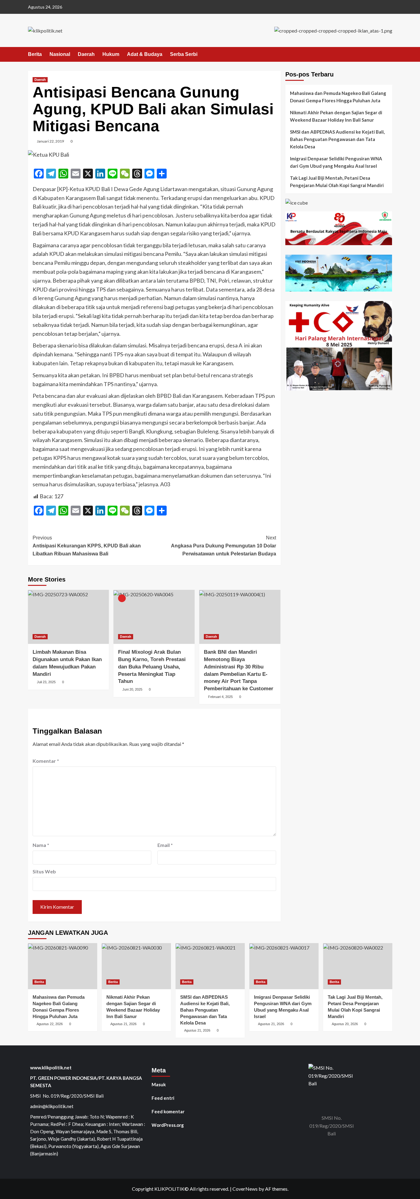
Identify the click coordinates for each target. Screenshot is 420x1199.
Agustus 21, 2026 (123, 1024)
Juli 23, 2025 (46, 682)
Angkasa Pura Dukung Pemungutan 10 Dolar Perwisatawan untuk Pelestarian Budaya (223, 545)
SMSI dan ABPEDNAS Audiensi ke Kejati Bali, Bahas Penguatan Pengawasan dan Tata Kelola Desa (337, 139)
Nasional (60, 54)
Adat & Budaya (144, 54)
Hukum (110, 54)
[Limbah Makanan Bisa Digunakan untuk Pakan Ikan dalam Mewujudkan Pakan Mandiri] (68, 617)
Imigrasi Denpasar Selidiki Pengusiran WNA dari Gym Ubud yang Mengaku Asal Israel (336, 162)
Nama (41, 845)
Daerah (86, 54)
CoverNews (245, 1189)
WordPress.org (168, 1125)
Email (165, 845)
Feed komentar (168, 1111)
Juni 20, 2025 (132, 689)
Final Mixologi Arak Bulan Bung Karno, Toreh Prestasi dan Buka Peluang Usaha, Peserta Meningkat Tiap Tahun (152, 666)
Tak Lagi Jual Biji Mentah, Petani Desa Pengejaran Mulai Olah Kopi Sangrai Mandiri (337, 181)
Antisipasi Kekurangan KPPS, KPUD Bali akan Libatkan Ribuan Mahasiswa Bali (87, 545)
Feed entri (163, 1098)
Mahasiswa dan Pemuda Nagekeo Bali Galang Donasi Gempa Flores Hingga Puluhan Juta (338, 96)
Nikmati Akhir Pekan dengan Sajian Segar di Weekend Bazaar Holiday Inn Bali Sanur (336, 116)
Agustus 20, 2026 (345, 1024)
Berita (35, 54)
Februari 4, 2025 (220, 697)
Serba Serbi (183, 54)
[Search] (388, 54)
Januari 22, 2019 (50, 141)
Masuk (159, 1084)
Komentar (46, 761)
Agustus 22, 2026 (50, 1024)
